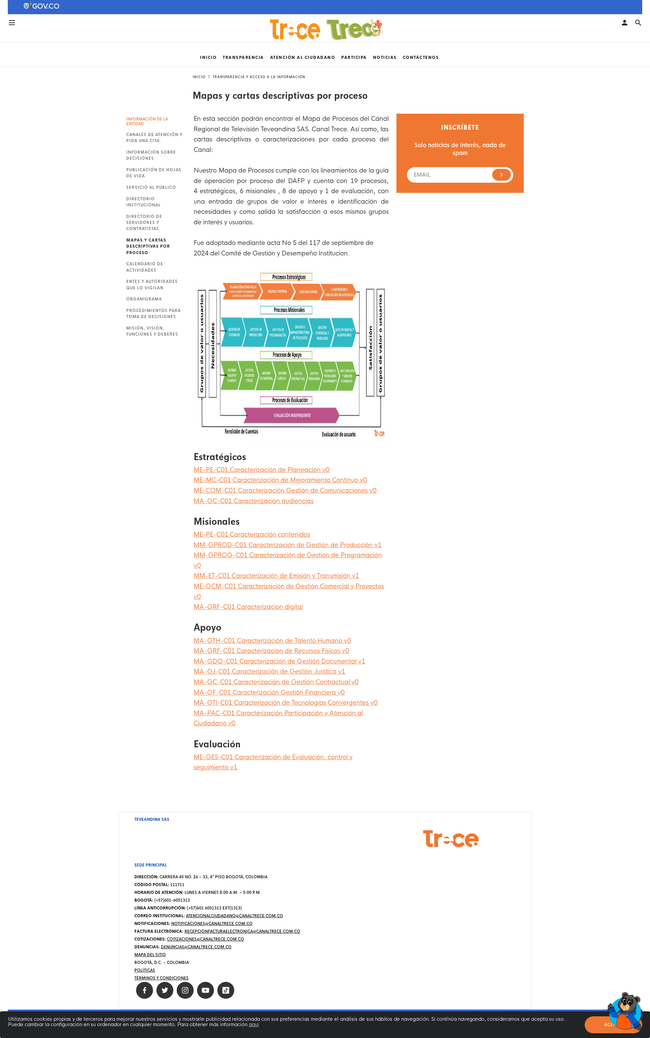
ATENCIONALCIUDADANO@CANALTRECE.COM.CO (234, 916)
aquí (254, 1024)
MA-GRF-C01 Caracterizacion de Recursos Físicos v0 (271, 651)
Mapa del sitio (150, 954)
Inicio (208, 57)
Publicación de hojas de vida (153, 173)
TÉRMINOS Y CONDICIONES (161, 978)
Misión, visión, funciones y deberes (152, 331)
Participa (354, 57)
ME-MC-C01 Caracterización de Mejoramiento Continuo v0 (280, 480)
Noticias (385, 57)
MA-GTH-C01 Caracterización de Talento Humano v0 (272, 641)
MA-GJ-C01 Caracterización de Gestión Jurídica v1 (269, 671)
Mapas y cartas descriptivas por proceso (148, 246)
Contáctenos (421, 57)
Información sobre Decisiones (151, 155)
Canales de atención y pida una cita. (154, 137)
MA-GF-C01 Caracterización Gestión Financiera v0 (269, 692)
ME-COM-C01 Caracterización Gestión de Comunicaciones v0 (285, 490)
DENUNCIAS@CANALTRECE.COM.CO (196, 947)
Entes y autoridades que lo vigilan (152, 284)
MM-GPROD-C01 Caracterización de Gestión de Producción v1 (288, 545)
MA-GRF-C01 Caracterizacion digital (248, 607)
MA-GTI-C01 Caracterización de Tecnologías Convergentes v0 (285, 702)
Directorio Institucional (143, 202)
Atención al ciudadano (302, 57)
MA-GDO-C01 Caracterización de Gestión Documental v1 (279, 661)
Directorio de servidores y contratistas (144, 223)
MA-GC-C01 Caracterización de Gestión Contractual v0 (276, 682)
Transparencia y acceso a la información (259, 77)
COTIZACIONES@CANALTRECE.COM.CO (205, 939)
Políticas (144, 970)
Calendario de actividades (144, 267)
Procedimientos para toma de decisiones (153, 313)
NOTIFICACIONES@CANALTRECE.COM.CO (212, 923)
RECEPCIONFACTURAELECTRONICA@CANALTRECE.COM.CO (242, 931)
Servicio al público (151, 187)
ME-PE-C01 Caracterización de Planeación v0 (261, 470)
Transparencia (243, 57)
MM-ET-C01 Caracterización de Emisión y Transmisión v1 (276, 576)
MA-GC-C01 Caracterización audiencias (253, 501)
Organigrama (144, 299)
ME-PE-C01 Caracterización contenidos (252, 534)
